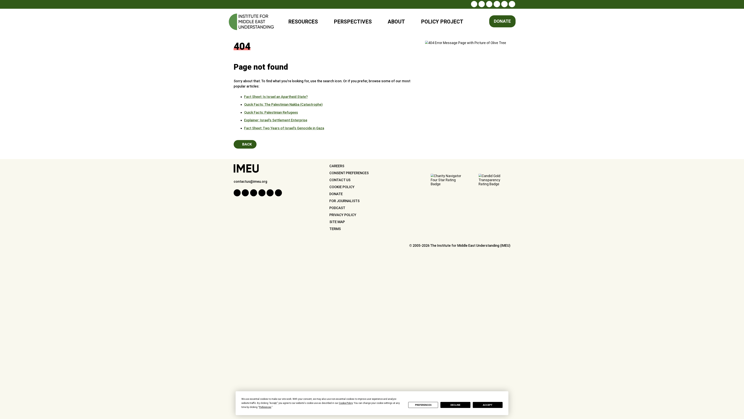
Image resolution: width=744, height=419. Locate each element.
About (396, 22)
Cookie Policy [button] (346, 403)
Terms (335, 229)
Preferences (423, 405)
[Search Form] (477, 22)
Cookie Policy (342, 187)
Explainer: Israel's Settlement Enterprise (275, 120)
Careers (336, 166)
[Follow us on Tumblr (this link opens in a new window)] (497, 4)
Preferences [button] (265, 407)
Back (246, 144)
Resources (303, 22)
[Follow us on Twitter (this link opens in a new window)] (489, 4)
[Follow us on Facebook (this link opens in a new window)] (482, 4)
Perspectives (353, 22)
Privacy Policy (342, 215)
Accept (488, 405)
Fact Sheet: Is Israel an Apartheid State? (276, 97)
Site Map (337, 222)
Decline (455, 405)
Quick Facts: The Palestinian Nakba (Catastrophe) (283, 104)
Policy (439, 20)
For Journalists (344, 201)
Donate (502, 21)
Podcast (337, 208)
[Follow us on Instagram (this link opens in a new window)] (474, 4)
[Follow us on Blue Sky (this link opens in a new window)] (512, 4)
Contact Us (339, 180)
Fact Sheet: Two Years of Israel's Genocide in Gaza (284, 128)
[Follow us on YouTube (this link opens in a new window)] (504, 4)
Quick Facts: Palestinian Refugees (271, 112)
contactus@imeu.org (250, 181)
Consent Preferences (349, 173)
